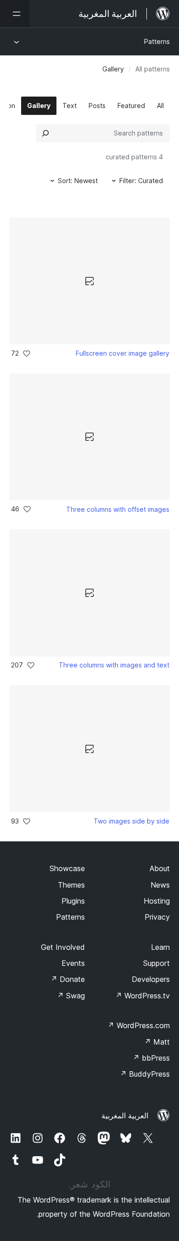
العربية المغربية (124, 1115)
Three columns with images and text (114, 665)
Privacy (157, 916)
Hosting (157, 900)
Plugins (73, 900)
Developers (151, 979)
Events (73, 963)
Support (156, 963)
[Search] (45, 133)
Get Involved (63, 947)
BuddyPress (145, 1073)
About (160, 868)
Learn (160, 947)
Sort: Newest (78, 180)
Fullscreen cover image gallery (122, 353)
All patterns (152, 69)
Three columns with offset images (117, 509)
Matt (157, 1041)
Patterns (157, 41)
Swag (71, 995)
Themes (71, 884)
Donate (67, 979)
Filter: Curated (141, 180)
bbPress (151, 1057)
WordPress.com (138, 1025)
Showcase (67, 868)
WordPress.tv (142, 995)
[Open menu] (14, 13)
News (160, 884)
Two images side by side (131, 821)
